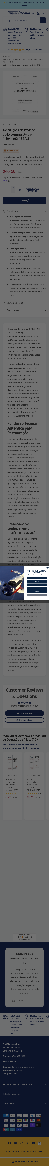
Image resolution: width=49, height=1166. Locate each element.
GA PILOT (37, 581)
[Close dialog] (47, 567)
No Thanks (37, 594)
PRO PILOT (36, 584)
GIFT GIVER (36, 591)
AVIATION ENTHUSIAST (37, 588)
